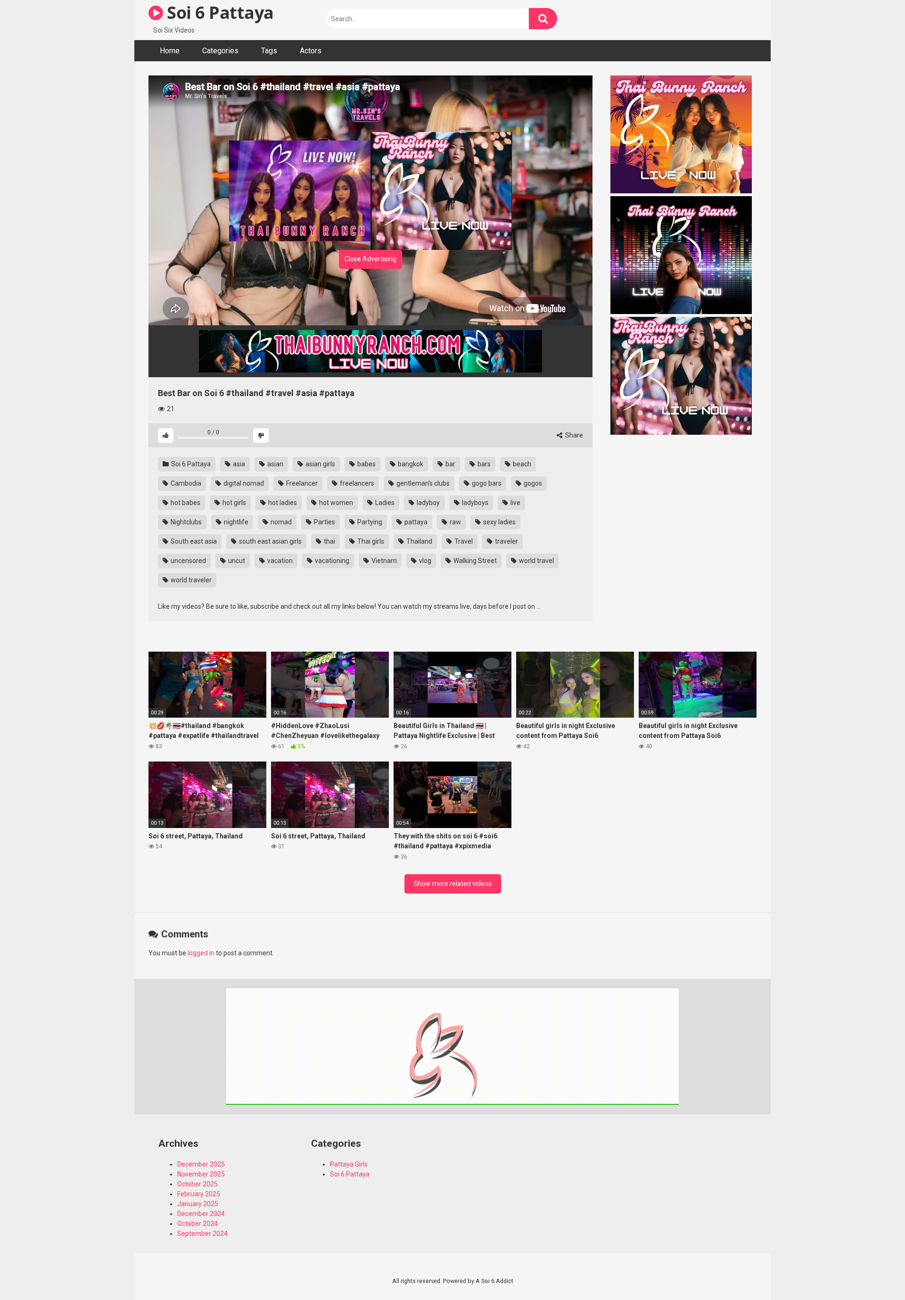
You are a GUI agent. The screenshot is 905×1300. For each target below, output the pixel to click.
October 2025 (197, 1184)
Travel (463, 541)
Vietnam (383, 560)
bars (483, 464)
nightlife (235, 522)
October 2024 (197, 1223)
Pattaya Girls (349, 1164)
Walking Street (474, 560)
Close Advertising (370, 259)
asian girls (319, 464)
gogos (532, 483)
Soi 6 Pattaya (218, 12)
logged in (201, 953)
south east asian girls (270, 541)
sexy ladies (499, 522)
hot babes (184, 502)
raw (454, 522)
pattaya (415, 522)
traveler (506, 541)
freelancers (356, 483)
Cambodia (185, 483)
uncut (236, 560)
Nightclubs (185, 522)
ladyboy (427, 502)
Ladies (384, 502)
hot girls (233, 502)
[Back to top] (873, 1271)
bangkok (409, 464)
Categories (220, 50)
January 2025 (197, 1204)
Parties (324, 522)
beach (521, 464)
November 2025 (201, 1174)
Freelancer (301, 483)
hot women (335, 502)
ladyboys (474, 502)
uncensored (187, 560)
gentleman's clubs (422, 483)
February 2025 (198, 1194)
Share (573, 435)
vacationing (331, 560)
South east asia (193, 541)
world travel (536, 560)
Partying (369, 522)
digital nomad (243, 483)
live (514, 502)
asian (274, 464)
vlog (424, 560)
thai (328, 541)
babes (366, 464)
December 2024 (201, 1213)
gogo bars (486, 483)
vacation (279, 560)
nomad (280, 522)
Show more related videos (453, 883)
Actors (310, 50)
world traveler (190, 580)
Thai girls (370, 541)
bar (449, 464)
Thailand (418, 541)
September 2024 (202, 1233)
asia (238, 464)
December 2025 (201, 1164)
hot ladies (282, 502)
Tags (269, 50)
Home (170, 50)
